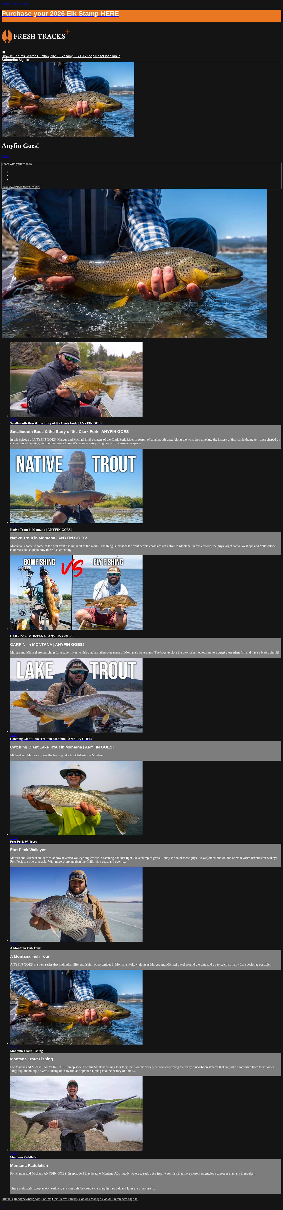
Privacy (73, 1199)
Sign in (115, 56)
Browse (8, 56)
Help (55, 1199)
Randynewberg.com (27, 1199)
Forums (20, 56)
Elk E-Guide (83, 56)
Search (31, 56)
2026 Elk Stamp (62, 56)
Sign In (24, 60)
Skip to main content (15, 3)
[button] (3, 52)
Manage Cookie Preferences (109, 1199)
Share (5, 156)
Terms (63, 1199)
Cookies (85, 1199)
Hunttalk (43, 56)
